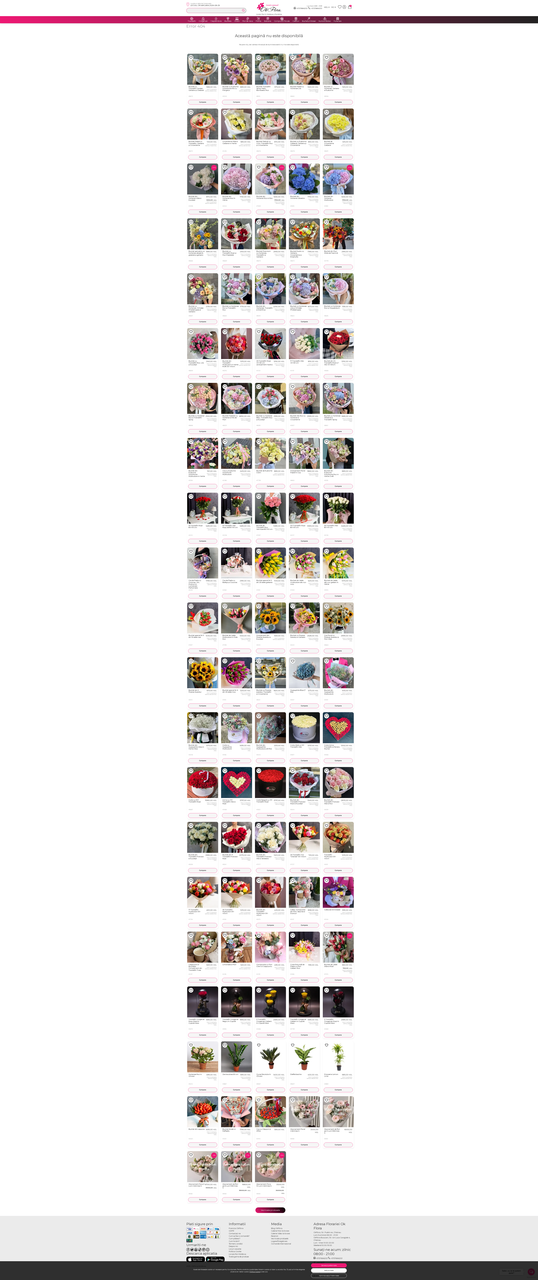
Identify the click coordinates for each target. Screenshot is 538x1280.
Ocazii (237, 21)
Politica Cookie (254, 1272)
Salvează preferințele (329, 1265)
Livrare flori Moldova (237, 1254)
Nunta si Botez (325, 21)
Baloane (267, 21)
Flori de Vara (247, 21)
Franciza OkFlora (236, 1228)
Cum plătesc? (234, 1239)
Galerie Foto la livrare (280, 1231)
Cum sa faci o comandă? (239, 1236)
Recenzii (274, 1236)
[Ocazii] (236, 18)
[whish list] (340, 8)
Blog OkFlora (276, 1228)
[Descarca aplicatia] (195, 1259)
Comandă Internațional (281, 1244)
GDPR (231, 1231)
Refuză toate (329, 1270)
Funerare (337, 21)
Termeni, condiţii (236, 1244)
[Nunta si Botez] (324, 18)
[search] (243, 10)
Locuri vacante (235, 1249)
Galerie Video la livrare (280, 1233)
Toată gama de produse (239, 1257)
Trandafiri (192, 21)
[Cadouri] (295, 18)
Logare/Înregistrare (279, 1241)
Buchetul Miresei (309, 21)
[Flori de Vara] (247, 18)
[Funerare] (337, 18)
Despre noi (233, 1246)
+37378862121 (302, 8)
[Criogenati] (203, 18)
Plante (258, 21)
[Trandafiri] (191, 18)
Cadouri (296, 21)
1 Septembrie (216, 21)
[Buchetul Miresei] (308, 18)
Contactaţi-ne (235, 1233)
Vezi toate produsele (270, 1210)
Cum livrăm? (234, 1241)
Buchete (227, 21)
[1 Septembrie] (216, 18)
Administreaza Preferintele (329, 1276)
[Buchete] (227, 18)
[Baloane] (267, 18)
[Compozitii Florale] (281, 18)
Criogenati (203, 21)
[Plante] (258, 18)
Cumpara (202, 102)
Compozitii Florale (282, 21)
